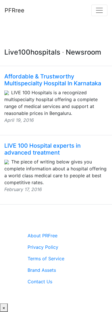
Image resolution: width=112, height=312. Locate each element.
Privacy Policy (43, 247)
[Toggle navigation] (99, 10)
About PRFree (42, 235)
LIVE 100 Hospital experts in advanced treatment (42, 149)
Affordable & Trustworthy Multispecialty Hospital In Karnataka (52, 80)
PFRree (14, 10)
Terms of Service (46, 258)
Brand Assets (42, 270)
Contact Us (40, 281)
